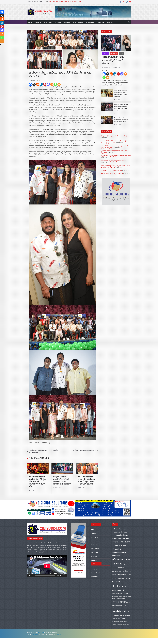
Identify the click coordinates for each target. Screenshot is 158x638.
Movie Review (48, 22)
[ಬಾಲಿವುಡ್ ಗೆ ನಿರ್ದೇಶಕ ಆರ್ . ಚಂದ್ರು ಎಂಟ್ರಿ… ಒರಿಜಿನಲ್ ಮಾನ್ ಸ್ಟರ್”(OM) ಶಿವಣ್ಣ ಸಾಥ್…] (107, 109)
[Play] (29, 575)
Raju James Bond (119, 605)
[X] (34, 84)
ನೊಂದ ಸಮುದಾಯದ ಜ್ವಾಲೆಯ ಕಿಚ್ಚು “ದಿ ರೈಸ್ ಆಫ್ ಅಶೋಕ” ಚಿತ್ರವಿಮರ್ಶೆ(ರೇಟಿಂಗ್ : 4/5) (37, 482)
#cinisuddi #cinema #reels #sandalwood (119, 530)
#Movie (128, 553)
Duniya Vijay (128, 568)
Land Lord (121, 596)
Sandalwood (90, 22)
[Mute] (61, 575)
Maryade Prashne (120, 599)
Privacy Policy (95, 577)
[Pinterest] (44, 84)
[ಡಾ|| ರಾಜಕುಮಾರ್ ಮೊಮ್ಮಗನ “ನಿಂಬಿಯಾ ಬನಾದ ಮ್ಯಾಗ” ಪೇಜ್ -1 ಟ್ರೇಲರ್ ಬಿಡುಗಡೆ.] (87, 464)
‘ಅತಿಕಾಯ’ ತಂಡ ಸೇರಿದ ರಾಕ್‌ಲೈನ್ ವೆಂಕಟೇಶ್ (112, 173)
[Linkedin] (41, 84)
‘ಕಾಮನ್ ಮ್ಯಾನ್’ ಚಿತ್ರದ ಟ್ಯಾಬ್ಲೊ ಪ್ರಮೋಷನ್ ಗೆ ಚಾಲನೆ (113, 160)
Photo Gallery (78, 22)
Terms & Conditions (96, 573)
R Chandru (119, 608)
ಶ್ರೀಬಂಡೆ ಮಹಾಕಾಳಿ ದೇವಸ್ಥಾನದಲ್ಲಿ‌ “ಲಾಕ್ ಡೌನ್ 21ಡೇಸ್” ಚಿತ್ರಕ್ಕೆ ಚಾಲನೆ (121, 120)
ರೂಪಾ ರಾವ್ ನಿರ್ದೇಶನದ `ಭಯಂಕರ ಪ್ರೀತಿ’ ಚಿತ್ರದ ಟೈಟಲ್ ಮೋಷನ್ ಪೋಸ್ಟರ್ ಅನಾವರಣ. (121, 94)
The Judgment (126, 615)
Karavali (116, 582)
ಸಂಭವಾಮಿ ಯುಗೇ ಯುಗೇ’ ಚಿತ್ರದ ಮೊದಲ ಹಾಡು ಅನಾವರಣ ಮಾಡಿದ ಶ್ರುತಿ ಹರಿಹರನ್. (62, 481)
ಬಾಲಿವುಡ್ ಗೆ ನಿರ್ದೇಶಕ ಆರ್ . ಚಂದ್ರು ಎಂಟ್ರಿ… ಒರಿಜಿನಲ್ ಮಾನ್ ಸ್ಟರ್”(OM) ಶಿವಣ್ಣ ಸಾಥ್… (121, 107)
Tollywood (100, 22)
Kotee (119, 590)
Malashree (125, 596)
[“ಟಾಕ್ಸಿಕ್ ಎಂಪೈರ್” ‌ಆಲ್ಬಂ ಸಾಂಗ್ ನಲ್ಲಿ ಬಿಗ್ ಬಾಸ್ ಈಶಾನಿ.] (116, 43)
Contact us (94, 569)
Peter (114, 605)
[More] (59, 84)
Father (114, 571)
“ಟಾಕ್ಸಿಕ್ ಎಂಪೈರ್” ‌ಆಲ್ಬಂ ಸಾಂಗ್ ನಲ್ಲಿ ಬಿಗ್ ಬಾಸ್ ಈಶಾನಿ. (113, 60)
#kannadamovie (119, 553)
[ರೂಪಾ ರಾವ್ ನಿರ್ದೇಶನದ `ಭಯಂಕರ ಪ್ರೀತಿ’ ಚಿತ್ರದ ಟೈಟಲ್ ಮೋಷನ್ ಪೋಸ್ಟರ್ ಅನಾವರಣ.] (107, 95)
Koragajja (114, 590)
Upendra (121, 621)
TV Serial (58, 22)
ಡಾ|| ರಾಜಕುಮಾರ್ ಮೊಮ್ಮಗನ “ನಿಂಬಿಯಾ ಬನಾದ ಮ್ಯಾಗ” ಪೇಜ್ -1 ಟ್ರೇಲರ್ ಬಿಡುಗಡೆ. (86, 481)
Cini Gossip (67, 22)
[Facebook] (30, 84)
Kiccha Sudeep (120, 586)
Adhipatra (124, 564)
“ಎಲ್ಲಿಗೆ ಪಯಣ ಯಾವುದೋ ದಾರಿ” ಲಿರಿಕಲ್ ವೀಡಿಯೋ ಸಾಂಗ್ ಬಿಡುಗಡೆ (43, 451)
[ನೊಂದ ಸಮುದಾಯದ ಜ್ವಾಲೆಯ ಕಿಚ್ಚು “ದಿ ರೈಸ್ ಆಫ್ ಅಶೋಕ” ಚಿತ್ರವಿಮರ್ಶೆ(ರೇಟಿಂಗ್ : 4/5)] (38, 464)
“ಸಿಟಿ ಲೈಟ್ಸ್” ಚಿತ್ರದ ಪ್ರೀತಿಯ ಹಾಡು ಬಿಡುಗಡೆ (111, 170)
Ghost (123, 571)
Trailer (113, 618)
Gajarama (118, 571)
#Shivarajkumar (121, 559)
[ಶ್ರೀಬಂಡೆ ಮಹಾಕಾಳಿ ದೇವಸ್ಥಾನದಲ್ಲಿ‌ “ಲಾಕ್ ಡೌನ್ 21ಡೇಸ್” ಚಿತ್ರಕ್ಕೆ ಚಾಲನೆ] (107, 121)
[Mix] (51, 84)
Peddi (128, 602)
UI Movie (118, 618)
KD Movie (123, 582)
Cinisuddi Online (116, 67)
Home (30, 22)
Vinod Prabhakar (122, 624)
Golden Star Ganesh (121, 573)
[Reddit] (37, 84)
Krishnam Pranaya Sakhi (120, 592)
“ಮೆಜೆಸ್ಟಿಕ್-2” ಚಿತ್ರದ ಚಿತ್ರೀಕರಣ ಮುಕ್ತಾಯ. (84, 450)
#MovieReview (116, 556)
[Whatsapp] (55, 84)
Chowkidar (121, 567)
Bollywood (110, 22)
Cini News (38, 22)
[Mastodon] (48, 84)
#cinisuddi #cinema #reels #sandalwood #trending (120, 539)
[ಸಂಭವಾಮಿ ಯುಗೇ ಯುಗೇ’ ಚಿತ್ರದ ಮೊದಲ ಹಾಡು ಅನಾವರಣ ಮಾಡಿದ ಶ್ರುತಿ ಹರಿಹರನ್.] (62, 464)
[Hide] (0, 44)
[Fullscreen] (64, 575)
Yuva (128, 624)
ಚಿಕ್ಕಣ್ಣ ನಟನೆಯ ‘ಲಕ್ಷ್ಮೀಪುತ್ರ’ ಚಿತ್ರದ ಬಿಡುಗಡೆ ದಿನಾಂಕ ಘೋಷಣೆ (116, 156)
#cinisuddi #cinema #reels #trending (121, 545)
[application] (47, 566)
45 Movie (117, 564)
